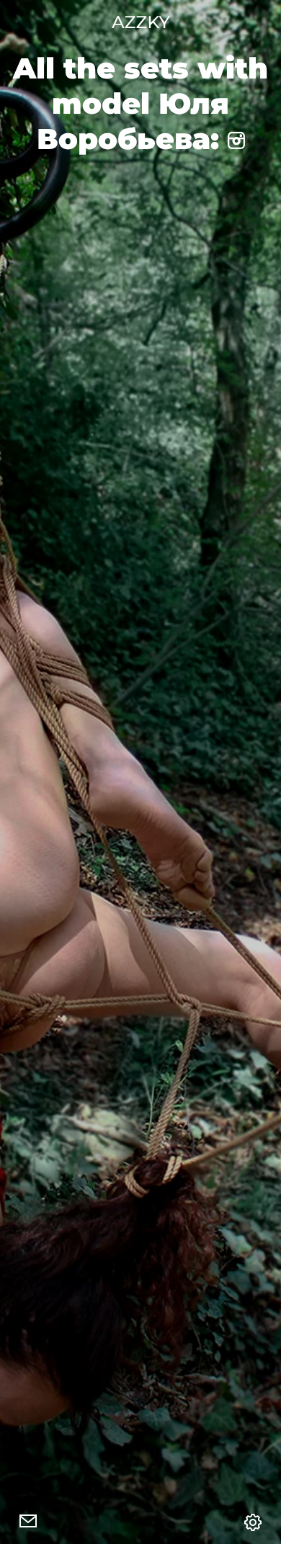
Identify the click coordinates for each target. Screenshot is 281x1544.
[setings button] (253, 1522)
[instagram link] (236, 138)
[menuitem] (28, 1522)
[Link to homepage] (140, 22)
